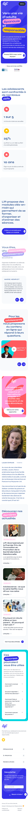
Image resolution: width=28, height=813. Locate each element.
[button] (22, 4)
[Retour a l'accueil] (5, 4)
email (6, 784)
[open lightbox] (14, 349)
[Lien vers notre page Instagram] (3, 739)
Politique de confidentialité (5, 809)
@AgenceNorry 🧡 (19, 806)
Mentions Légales (20, 809)
